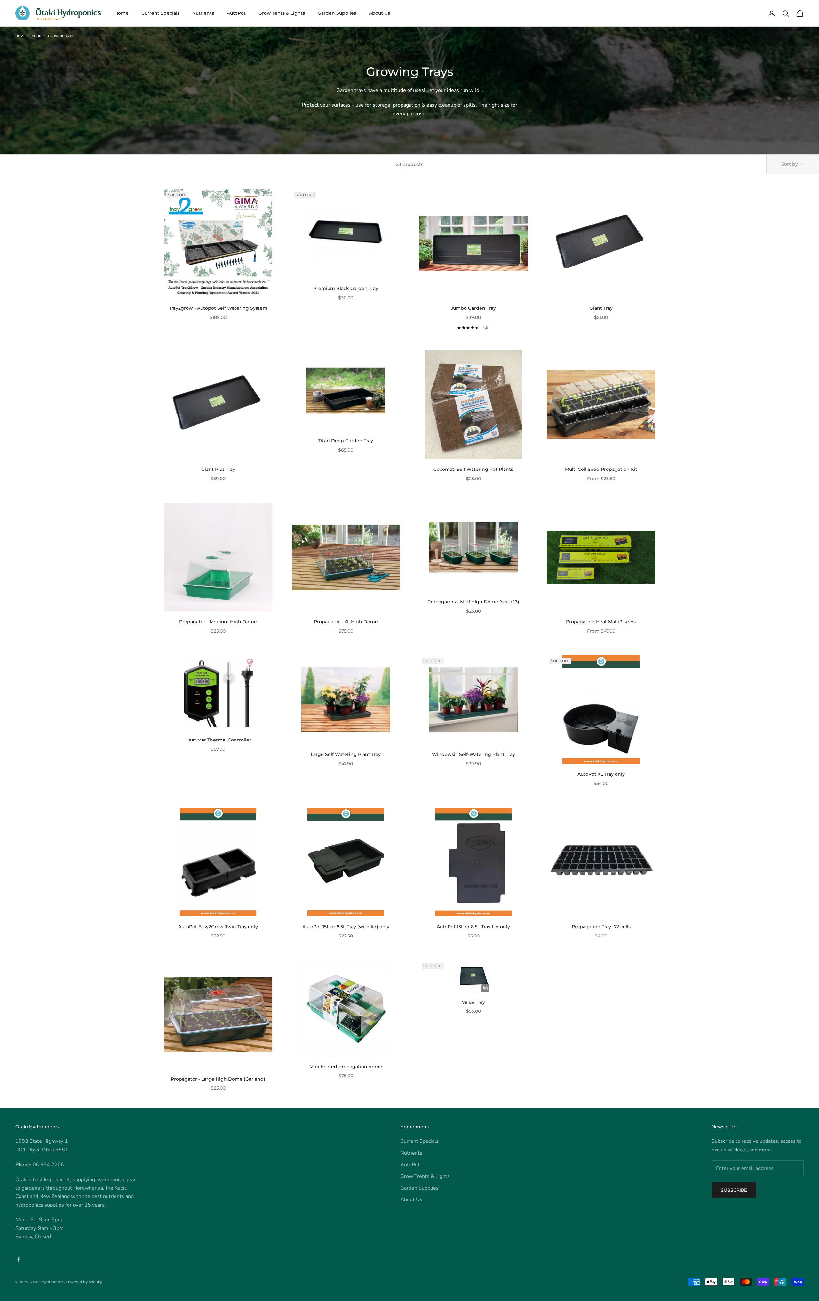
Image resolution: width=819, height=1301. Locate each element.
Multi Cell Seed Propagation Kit (601, 469)
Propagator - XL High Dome (346, 622)
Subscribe (734, 1190)
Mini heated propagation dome (345, 1066)
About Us (379, 13)
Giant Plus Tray (218, 469)
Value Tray (473, 1002)
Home (122, 13)
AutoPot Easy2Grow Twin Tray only (218, 926)
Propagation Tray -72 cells (601, 926)
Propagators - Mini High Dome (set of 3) (473, 602)
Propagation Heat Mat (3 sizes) (601, 622)
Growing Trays (61, 36)
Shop (36, 36)
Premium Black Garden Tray (345, 288)
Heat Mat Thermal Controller (218, 740)
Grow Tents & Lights (281, 13)
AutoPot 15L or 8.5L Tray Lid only (473, 926)
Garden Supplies (337, 13)
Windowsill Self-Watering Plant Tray (473, 754)
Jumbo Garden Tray (473, 308)
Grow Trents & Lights (425, 1176)
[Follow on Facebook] (18, 1259)
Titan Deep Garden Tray (345, 441)
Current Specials (160, 13)
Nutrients (203, 13)
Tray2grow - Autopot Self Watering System (218, 308)
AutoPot (236, 13)
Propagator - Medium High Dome (218, 622)
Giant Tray (601, 308)
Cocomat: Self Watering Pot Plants (473, 469)
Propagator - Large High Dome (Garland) (218, 1079)
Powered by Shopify (84, 1282)
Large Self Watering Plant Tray (346, 754)
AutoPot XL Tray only (601, 774)
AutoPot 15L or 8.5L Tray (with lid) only (345, 926)
